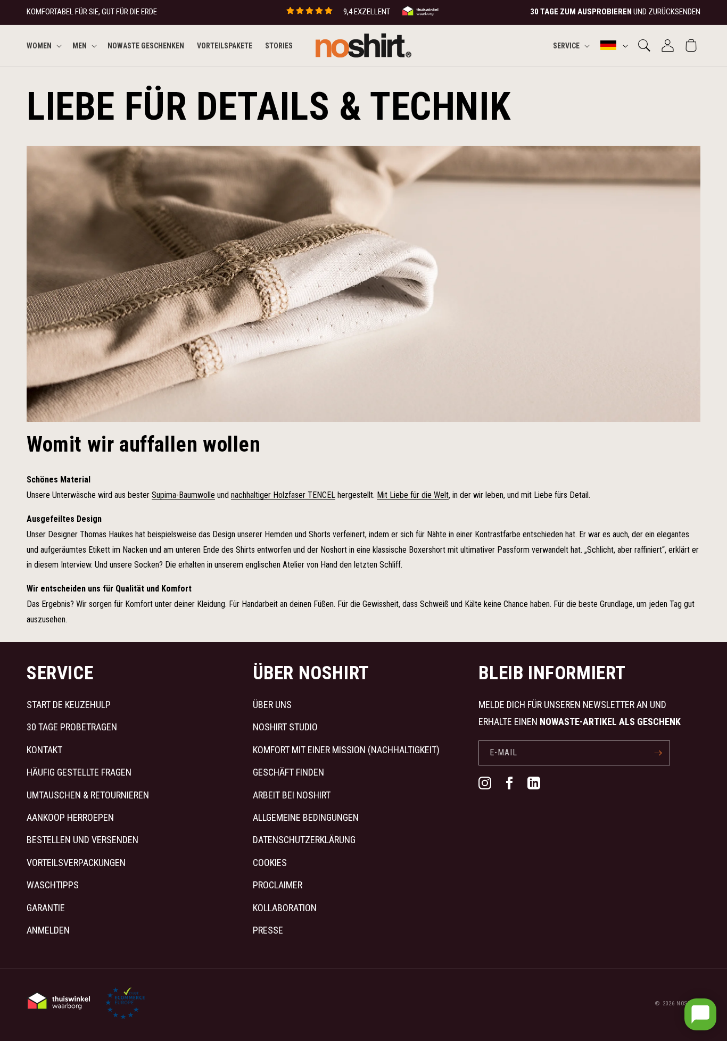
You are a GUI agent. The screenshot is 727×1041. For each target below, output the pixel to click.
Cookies (270, 862)
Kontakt (44, 749)
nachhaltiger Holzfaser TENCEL (283, 495)
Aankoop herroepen (70, 817)
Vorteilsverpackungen (76, 862)
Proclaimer (277, 884)
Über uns (272, 704)
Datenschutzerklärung (304, 839)
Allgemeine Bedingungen (306, 817)
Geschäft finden (288, 772)
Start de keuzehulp (69, 704)
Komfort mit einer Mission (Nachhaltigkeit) (346, 749)
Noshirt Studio (285, 726)
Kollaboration (285, 907)
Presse (268, 930)
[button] (43, 45)
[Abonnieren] (658, 752)
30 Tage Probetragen (72, 726)
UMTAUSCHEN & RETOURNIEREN (88, 795)
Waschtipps (53, 884)
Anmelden (48, 930)
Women (39, 45)
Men (79, 45)
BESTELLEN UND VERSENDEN (82, 839)
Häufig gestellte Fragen (79, 772)
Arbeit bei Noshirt (292, 795)
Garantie (46, 907)
